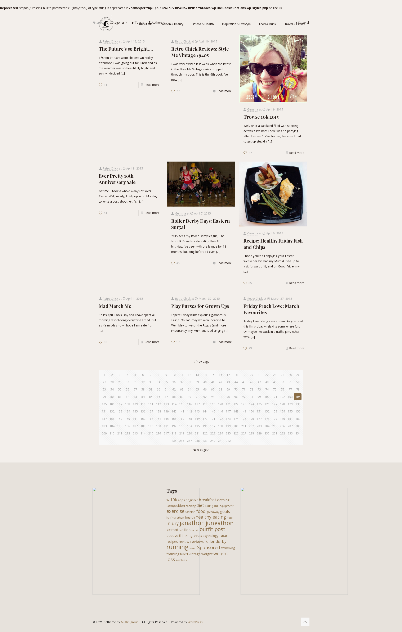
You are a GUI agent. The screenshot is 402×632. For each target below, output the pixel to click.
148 (235, 411)
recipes (172, 541)
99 (259, 397)
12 (189, 375)
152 (266, 411)
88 (174, 397)
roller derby (215, 541)
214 (143, 433)
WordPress (195, 622)
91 (197, 397)
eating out (212, 506)
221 (197, 433)
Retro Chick (110, 41)
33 (150, 382)
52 (298, 382)
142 (189, 411)
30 (127, 382)
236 (181, 441)
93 (212, 397)
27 (104, 382)
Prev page (202, 362)
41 (212, 382)
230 (266, 433)
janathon (192, 523)
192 (174, 426)
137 (150, 411)
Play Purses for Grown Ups (200, 306)
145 (212, 411)
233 (290, 433)
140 (174, 411)
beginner (192, 500)
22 (267, 375)
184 (112, 426)
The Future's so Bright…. (126, 49)
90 (189, 397)
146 (220, 411)
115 (181, 404)
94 (220, 397)
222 (204, 433)
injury (172, 523)
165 (166, 419)
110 (143, 404)
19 (243, 375)
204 (266, 426)
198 (220, 426)
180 (282, 419)
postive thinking (179, 535)
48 (267, 382)
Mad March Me (115, 306)
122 (235, 404)
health (190, 517)
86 (158, 397)
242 (228, 441)
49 (274, 382)
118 (204, 404)
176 (251, 419)
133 (119, 411)
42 (220, 382)
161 (135, 419)
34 (158, 382)
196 (204, 426)
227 (243, 433)
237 (189, 441)
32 (143, 382)
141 (181, 411)
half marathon (175, 517)
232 (282, 433)
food (201, 511)
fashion (190, 512)
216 (158, 433)
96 (236, 397)
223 (212, 433)
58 (143, 389)
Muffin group (129, 622)
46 (251, 382)
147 (228, 411)
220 (189, 433)
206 (282, 426)
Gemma (252, 109)
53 (104, 389)
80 (112, 397)
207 (290, 426)
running (177, 547)
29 (119, 382)
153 (274, 411)
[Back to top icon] (305, 622)
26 (298, 375)
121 (228, 404)
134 (127, 411)
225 (228, 433)
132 (112, 411)
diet (200, 505)
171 (212, 419)
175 (243, 419)
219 (181, 433)
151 (259, 411)
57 (135, 389)
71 (243, 389)
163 (150, 419)
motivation (181, 529)
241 (220, 441)
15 (212, 375)
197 (212, 426)
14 (205, 375)
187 (135, 426)
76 (282, 389)
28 (112, 382)
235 (174, 441)
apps (181, 500)
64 (189, 389)
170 (204, 419)
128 (282, 404)
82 (127, 397)
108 (127, 404)
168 (189, 419)
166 (174, 419)
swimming (228, 548)
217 (166, 433)
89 (181, 397)
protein (197, 535)
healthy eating (211, 517)
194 (189, 426)
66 (205, 389)
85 (150, 397)
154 (282, 411)
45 (243, 382)
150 (251, 411)
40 (205, 382)
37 (181, 382)
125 (259, 404)
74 (267, 389)
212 (127, 433)
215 (150, 433)
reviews (197, 541)
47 (259, 382)
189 (150, 426)
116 (189, 404)
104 (297, 397)
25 (290, 375)
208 (297, 426)
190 (158, 426)
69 (228, 389)
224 (220, 433)
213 (135, 433)
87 (166, 397)
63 (181, 389)
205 (274, 426)
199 (228, 426)
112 (158, 404)
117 (197, 404)
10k (173, 499)
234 (297, 433)
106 (112, 404)
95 (228, 397)
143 (197, 411)
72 (251, 389)
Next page (200, 450)
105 (104, 404)
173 (228, 419)
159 (119, 419)
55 (119, 389)
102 (282, 397)
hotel (230, 517)
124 (251, 404)
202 (251, 426)
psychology (210, 536)
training (172, 553)
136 (143, 411)
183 (104, 426)
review (184, 541)
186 (127, 426)
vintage (195, 553)
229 (259, 433)
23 (274, 375)
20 (251, 375)
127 (274, 404)
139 (166, 411)
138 (158, 411)
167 (181, 419)
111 (150, 404)
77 (290, 389)
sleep (192, 548)
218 (174, 433)
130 (297, 404)
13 (197, 375)
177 (259, 419)
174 (235, 419)
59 (150, 389)
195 (197, 426)
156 (297, 411)
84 (143, 397)
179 (274, 419)
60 (158, 389)
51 (290, 382)
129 (290, 404)
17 (228, 375)
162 (143, 419)
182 (297, 419)
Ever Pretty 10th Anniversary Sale (117, 179)
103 (290, 397)
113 (166, 404)
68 (220, 389)
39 (197, 382)
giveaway (212, 512)
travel (184, 554)
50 (282, 382)
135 (135, 411)
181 (290, 419)
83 (135, 397)
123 (243, 404)
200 (235, 426)
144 (204, 411)
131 (104, 411)
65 (197, 389)
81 (119, 397)
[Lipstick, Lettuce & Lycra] (106, 24)
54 (112, 389)
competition (175, 505)
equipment (226, 506)
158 (112, 419)
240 (212, 441)
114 (174, 404)
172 (220, 419)
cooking (191, 506)
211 (119, 433)
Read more (152, 85)
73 (259, 389)
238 (197, 441)
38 (189, 382)
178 (266, 419)
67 (212, 389)
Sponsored (208, 547)
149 (243, 411)
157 (104, 419)
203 (259, 426)
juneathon (220, 523)
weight (207, 553)
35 (166, 382)
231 (274, 433)
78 (298, 389)
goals (225, 511)
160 (127, 419)
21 (259, 375)
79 (104, 397)
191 (166, 426)
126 (266, 404)
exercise (175, 511)
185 (119, 426)
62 (174, 389)
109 (135, 404)
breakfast (207, 499)
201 (243, 426)
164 (158, 419)
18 (236, 375)
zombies (181, 560)
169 (197, 419)
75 (274, 389)
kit (168, 530)
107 (119, 404)
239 (204, 441)
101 (274, 397)
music (195, 530)
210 (112, 433)
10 (174, 375)
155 (290, 411)
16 (220, 375)
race (223, 535)
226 (235, 433)
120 (220, 404)
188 (143, 426)
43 (228, 382)
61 (166, 389)
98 (251, 397)
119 (212, 404)
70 (236, 389)
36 (174, 382)
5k (167, 500)
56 (127, 389)
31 (135, 382)
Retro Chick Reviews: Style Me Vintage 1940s (200, 52)
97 (243, 397)
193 (181, 426)
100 (266, 397)
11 (181, 375)
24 (282, 375)
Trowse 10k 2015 (261, 117)
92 (205, 397)
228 (251, 433)
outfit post (212, 529)
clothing (223, 500)
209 (104, 433)
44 (236, 382)
